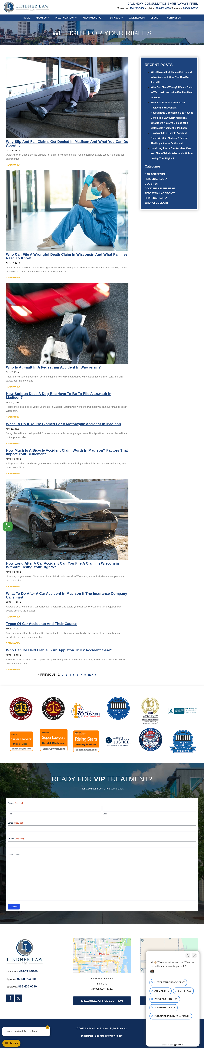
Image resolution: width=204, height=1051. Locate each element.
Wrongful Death (156, 203)
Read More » (13, 165)
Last (105, 814)
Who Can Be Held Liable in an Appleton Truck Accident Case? (59, 650)
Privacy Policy (114, 1036)
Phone (16, 838)
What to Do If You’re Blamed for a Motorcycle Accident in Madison (63, 424)
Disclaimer (87, 1036)
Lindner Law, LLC (95, 1028)
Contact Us (174, 18)
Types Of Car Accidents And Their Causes (41, 624)
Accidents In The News (160, 188)
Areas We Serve (92, 18)
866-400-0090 (190, 8)
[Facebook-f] (10, 998)
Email (15, 823)
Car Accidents (155, 174)
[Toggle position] (187, 955)
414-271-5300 (137, 8)
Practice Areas (64, 18)
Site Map (100, 1036)
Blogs (154, 18)
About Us (41, 18)
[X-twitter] (18, 998)
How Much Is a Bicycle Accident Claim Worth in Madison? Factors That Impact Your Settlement (169, 138)
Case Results (137, 18)
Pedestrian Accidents (160, 193)
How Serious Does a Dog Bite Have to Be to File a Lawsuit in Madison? (58, 395)
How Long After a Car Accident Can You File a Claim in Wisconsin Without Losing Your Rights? (172, 153)
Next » (92, 675)
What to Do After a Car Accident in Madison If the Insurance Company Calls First (66, 595)
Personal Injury (156, 179)
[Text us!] (11, 1044)
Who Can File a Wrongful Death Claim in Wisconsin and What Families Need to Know (172, 92)
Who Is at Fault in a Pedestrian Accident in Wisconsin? (53, 367)
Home (26, 18)
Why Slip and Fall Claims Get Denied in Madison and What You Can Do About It (171, 77)
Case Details (14, 854)
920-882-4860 (163, 8)
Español (115, 18)
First (10, 814)
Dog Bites (151, 183)
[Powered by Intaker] (178, 1045)
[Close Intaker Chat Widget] (194, 955)
